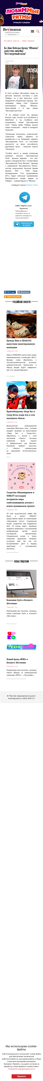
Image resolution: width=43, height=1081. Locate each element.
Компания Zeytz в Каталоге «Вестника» (20, 602)
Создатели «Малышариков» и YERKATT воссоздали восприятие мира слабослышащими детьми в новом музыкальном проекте (21, 499)
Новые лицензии (28, 41)
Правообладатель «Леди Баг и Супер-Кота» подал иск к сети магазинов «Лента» (21, 415)
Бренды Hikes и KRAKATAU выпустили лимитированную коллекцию (21, 344)
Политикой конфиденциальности (21, 1069)
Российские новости (12, 41)
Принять (21, 1076)
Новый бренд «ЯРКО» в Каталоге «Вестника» (17, 661)
